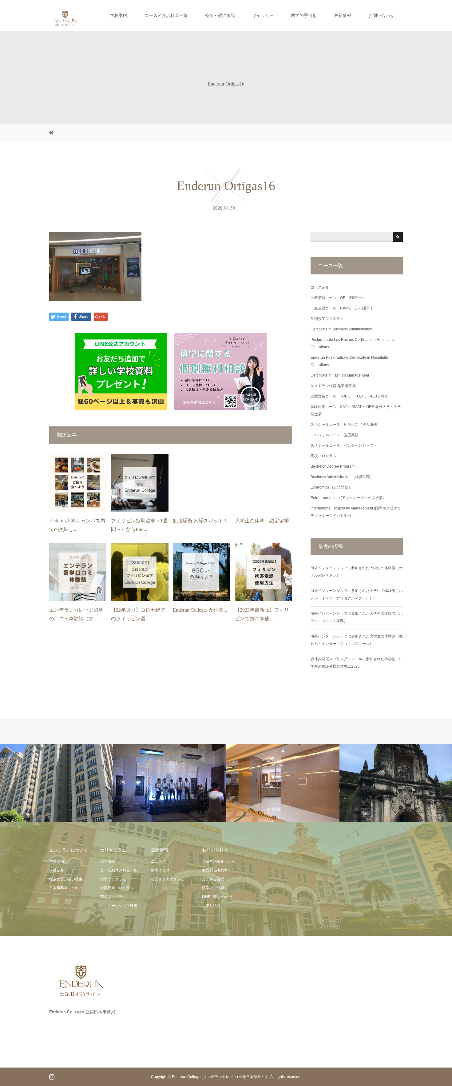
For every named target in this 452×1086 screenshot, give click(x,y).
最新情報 (342, 15)
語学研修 (107, 861)
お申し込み (211, 906)
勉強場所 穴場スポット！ (200, 520)
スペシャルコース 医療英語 (335, 435)
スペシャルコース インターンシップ (342, 445)
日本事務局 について (66, 888)
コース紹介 (320, 287)
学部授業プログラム (327, 319)
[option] (56, 783)
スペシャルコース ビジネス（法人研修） (346, 424)
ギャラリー (263, 15)
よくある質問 (213, 879)
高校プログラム (323, 456)
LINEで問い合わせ (217, 897)
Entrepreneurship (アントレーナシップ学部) (347, 498)
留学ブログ (160, 870)
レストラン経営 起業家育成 (333, 386)
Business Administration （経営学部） (342, 477)
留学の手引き (304, 15)
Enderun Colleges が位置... (200, 610)
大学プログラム (113, 879)
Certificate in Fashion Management (340, 375)
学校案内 (118, 15)
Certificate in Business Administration (341, 329)
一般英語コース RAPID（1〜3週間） (342, 308)
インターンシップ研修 (118, 906)
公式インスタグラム (167, 879)
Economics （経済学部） (331, 487)
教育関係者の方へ (217, 870)
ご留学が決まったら (218, 861)
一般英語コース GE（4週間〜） (338, 298)
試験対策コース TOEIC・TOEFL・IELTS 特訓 (349, 396)
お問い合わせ (381, 15)
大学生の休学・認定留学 (262, 520)
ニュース (158, 861)
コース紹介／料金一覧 (166, 15)
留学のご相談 (213, 888)
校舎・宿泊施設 (220, 15)
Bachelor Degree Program (333, 466)
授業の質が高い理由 (65, 879)
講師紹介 (56, 870)
